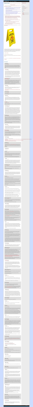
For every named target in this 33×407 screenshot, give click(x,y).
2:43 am (8, 275)
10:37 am (8, 106)
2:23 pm (8, 137)
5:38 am (8, 319)
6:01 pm (8, 165)
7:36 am (8, 326)
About (12, 1)
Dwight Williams (6, 78)
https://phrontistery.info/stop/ (13, 144)
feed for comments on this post (7, 404)
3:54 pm (8, 243)
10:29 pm (8, 187)
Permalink (5, 59)
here (25, 8)
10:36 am (8, 102)
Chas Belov (6, 260)
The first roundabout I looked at (9, 286)
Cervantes (6, 69)
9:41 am (8, 92)
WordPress (23, 14)
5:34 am (8, 315)
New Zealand (19, 55)
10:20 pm (8, 301)
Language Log (6, 1)
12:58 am (8, 198)
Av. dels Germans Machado (11, 211)
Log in (23, 12)
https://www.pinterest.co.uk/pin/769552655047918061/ (9, 343)
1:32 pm (8, 354)
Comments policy (14, 1)
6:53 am (8, 230)
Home (10, 1)
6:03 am (8, 222)
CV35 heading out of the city (9, 215)
